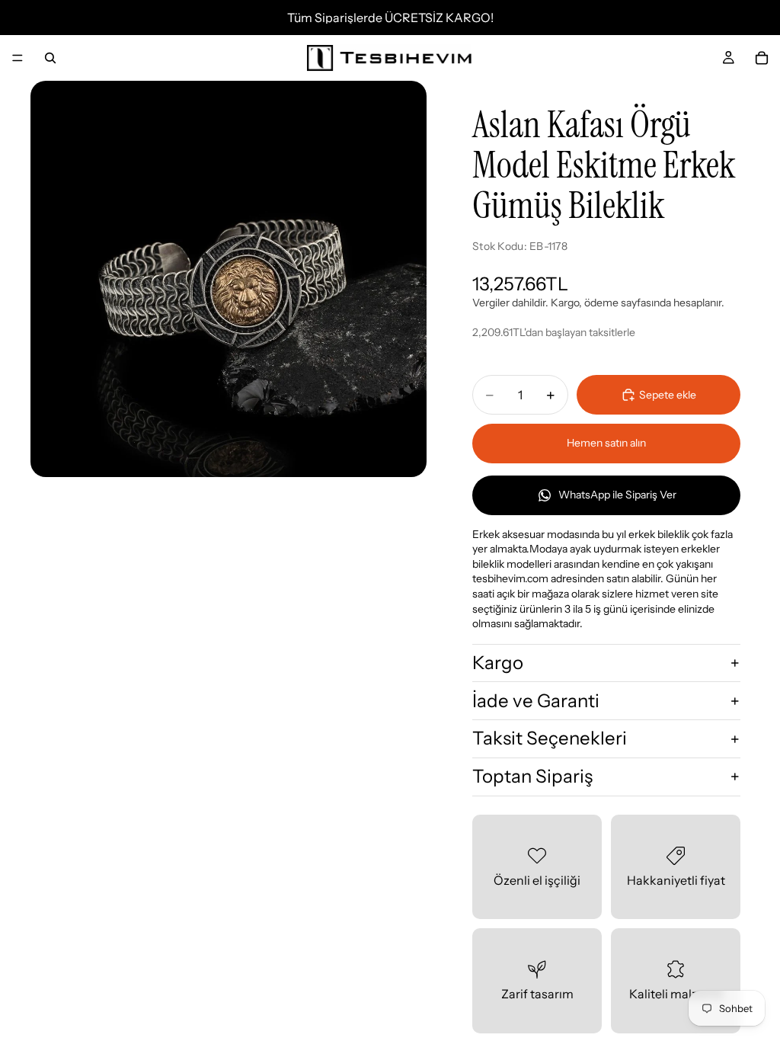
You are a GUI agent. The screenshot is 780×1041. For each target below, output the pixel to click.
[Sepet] (761, 58)
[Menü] (17, 57)
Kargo (497, 663)
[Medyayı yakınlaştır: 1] (228, 279)
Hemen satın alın (606, 443)
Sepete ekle (667, 395)
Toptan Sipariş (532, 776)
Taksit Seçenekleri (549, 738)
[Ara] (50, 58)
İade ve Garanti (535, 701)
